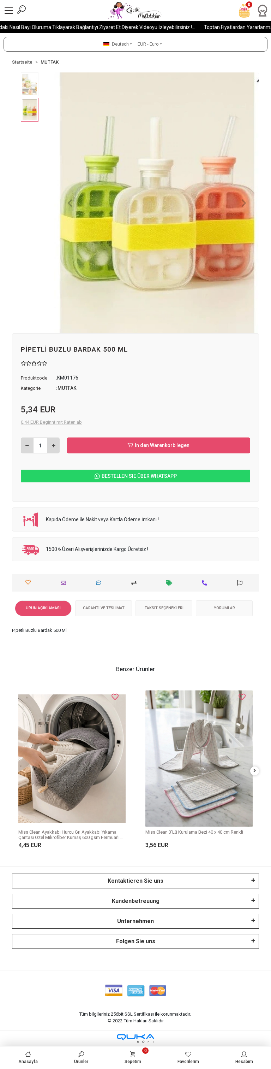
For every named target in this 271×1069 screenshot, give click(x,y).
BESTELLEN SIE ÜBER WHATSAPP (139, 476)
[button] (69, 202)
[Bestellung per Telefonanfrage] (206, 582)
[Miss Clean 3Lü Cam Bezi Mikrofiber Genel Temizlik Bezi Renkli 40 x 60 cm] (199, 743)
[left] (17, 770)
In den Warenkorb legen (162, 445)
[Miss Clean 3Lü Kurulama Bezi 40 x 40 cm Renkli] (72, 758)
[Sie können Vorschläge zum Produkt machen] (241, 582)
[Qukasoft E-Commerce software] (135, 1038)
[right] (255, 770)
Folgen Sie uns (135, 941)
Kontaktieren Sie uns (135, 880)
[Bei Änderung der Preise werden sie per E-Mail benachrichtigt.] (171, 582)
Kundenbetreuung (135, 901)
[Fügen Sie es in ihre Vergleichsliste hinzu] (136, 582)
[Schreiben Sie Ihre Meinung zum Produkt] (100, 582)
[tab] (43, 608)
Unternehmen (135, 921)
